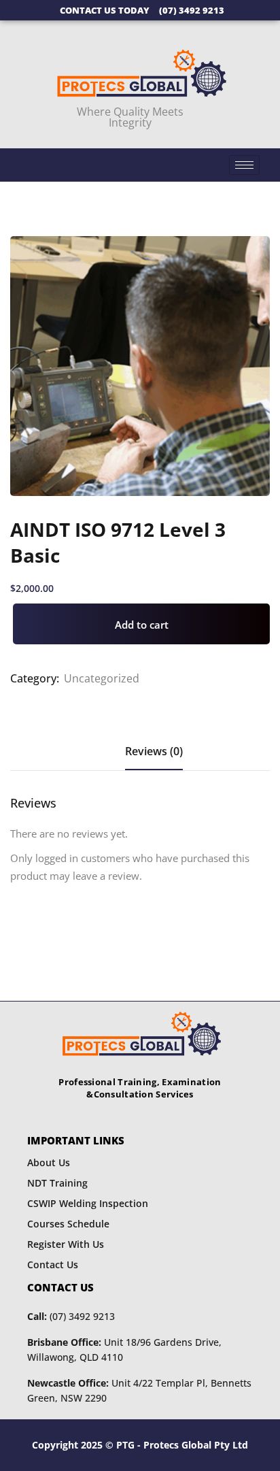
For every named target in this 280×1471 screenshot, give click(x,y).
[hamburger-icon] (244, 165)
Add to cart (142, 624)
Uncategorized (101, 678)
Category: (34, 678)
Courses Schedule (68, 1223)
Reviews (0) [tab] (154, 751)
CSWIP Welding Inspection (87, 1203)
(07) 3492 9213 (71, 1316)
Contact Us (52, 1264)
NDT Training (57, 1182)
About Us (48, 1162)
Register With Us (65, 1244)
